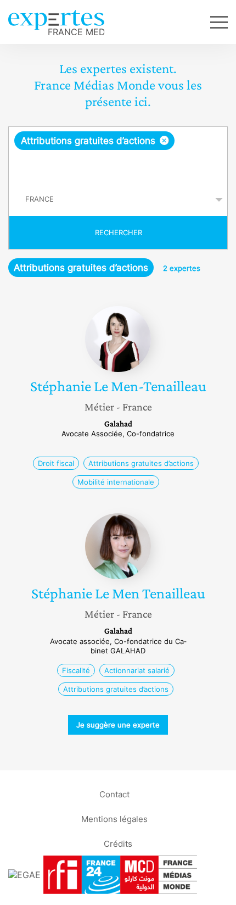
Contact (114, 794)
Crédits (118, 843)
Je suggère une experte (118, 724)
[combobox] (118, 155)
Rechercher (118, 232)
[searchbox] (119, 166)
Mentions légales (114, 818)
